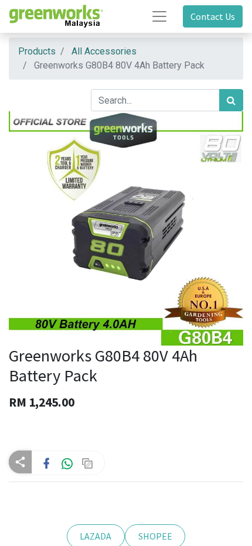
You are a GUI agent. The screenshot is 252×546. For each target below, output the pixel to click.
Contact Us (212, 16)
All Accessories (104, 51)
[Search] (231, 100)
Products (37, 51)
